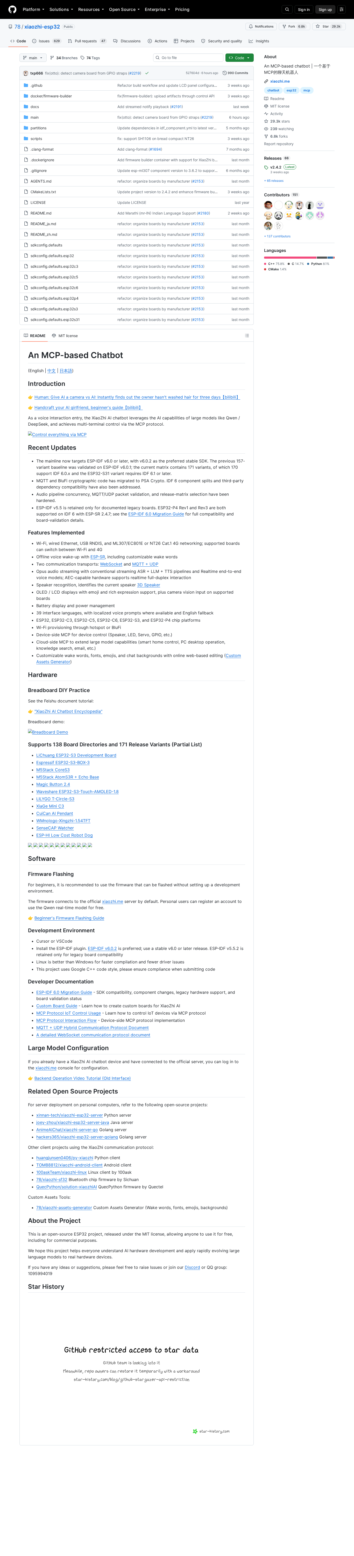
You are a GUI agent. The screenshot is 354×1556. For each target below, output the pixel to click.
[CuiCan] (74, 845)
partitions (38, 128)
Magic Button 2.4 (53, 784)
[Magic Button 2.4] (52, 845)
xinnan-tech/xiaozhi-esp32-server (69, 1115)
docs (35, 106)
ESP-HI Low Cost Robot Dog (64, 835)
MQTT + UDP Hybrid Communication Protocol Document (92, 1027)
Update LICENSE (131, 202)
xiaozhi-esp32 (42, 27)
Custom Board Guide (56, 1005)
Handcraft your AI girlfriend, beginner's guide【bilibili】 (88, 407)
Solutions (59, 9)
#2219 (134, 73)
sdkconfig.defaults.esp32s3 (54, 309)
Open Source (122, 9)
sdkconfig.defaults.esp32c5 (54, 277)
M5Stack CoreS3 (53, 769)
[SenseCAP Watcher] (85, 845)
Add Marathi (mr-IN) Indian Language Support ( (157, 213)
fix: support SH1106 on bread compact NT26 (155, 138)
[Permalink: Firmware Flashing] (24, 874)
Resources (89, 9)
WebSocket (111, 564)
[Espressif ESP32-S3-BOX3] (36, 845)
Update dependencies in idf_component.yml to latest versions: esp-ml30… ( (181, 128)
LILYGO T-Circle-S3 (55, 798)
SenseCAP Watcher (55, 827)
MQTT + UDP (145, 564)
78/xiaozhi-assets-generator (64, 1207)
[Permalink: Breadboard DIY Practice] (24, 690)
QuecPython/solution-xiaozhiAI (66, 1186)
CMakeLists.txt (43, 192)
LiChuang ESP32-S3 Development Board (76, 755)
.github (37, 85)
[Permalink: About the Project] (24, 1220)
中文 (51, 370)
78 (17, 27)
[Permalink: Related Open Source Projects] (24, 1091)
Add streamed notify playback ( (144, 106)
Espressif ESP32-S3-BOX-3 (63, 762)
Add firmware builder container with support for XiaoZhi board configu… (178, 160)
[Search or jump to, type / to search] (287, 9)
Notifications (264, 26)
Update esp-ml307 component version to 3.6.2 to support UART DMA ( (177, 170)
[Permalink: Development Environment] (24, 930)
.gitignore (39, 170)
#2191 (176, 106)
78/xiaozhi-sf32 (51, 1179)
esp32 (291, 90)
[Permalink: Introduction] (24, 383)
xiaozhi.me (112, 901)
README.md (41, 213)
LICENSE (38, 202)
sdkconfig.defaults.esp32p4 (55, 298)
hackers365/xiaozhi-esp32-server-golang (77, 1136)
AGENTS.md (41, 181)
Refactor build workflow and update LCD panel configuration (168, 85)
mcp (306, 90)
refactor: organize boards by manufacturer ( (154, 181)
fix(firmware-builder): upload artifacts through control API (166, 96)
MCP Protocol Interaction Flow (66, 1020)
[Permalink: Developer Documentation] (24, 981)
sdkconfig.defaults (46, 245)
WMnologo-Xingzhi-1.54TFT (63, 820)
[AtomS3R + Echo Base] (47, 845)
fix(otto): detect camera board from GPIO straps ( (87, 73)
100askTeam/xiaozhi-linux (61, 1172)
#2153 (197, 181)
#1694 (155, 149)
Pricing (182, 9)
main (35, 117)
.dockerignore (42, 160)
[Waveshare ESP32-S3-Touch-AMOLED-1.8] (58, 845)
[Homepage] (12, 9)
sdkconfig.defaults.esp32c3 (54, 266)
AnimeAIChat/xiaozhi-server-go (67, 1129)
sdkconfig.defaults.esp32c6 (54, 287)
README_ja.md (43, 224)
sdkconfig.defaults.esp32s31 (55, 319)
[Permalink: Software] (24, 858)
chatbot (273, 90)
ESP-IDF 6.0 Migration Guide (156, 514)
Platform (31, 9)
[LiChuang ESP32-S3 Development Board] (30, 845)
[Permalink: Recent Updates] (24, 447)
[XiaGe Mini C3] (69, 845)
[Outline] (247, 335)
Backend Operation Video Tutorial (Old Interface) (82, 1078)
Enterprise (155, 9)
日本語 (66, 370)
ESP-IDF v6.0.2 (102, 948)
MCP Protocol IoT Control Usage (68, 1013)
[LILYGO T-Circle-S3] (63, 845)
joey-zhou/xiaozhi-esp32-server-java (72, 1122)
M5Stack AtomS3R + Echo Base (67, 777)
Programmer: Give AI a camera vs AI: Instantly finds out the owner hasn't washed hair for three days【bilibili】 (137, 397)
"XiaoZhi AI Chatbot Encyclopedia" (68, 711)
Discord (192, 1267)
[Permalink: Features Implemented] (24, 532)
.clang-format (42, 149)
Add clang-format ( (133, 149)
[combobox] (190, 58)
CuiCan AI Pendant (54, 813)
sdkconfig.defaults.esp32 (52, 255)
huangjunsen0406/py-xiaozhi (64, 1157)
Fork (296, 26)
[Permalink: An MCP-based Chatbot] (24, 355)
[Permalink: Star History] (24, 1286)
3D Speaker (148, 584)
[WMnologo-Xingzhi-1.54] (79, 845)
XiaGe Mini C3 (50, 806)
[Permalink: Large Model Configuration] (24, 1048)
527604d (192, 73)
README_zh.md (44, 234)
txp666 (36, 73)
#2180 (203, 213)
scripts (36, 138)
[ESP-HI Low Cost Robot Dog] (90, 845)
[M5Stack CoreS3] (41, 845)
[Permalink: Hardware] (24, 674)
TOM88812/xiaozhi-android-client (69, 1165)
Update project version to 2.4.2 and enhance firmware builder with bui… (178, 192)
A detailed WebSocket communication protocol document (93, 1034)
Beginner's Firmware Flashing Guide (69, 918)
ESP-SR (97, 556)
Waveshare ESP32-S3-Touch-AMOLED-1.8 (77, 791)
